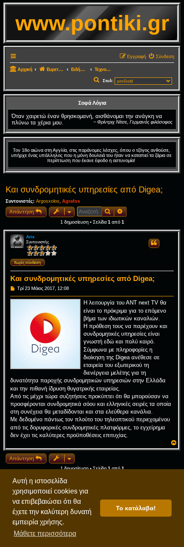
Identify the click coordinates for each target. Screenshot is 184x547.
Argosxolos (47, 201)
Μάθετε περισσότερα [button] (45, 533)
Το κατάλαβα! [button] (136, 508)
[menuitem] (161, 56)
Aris (30, 236)
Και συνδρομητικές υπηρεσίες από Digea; (84, 189)
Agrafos (71, 201)
